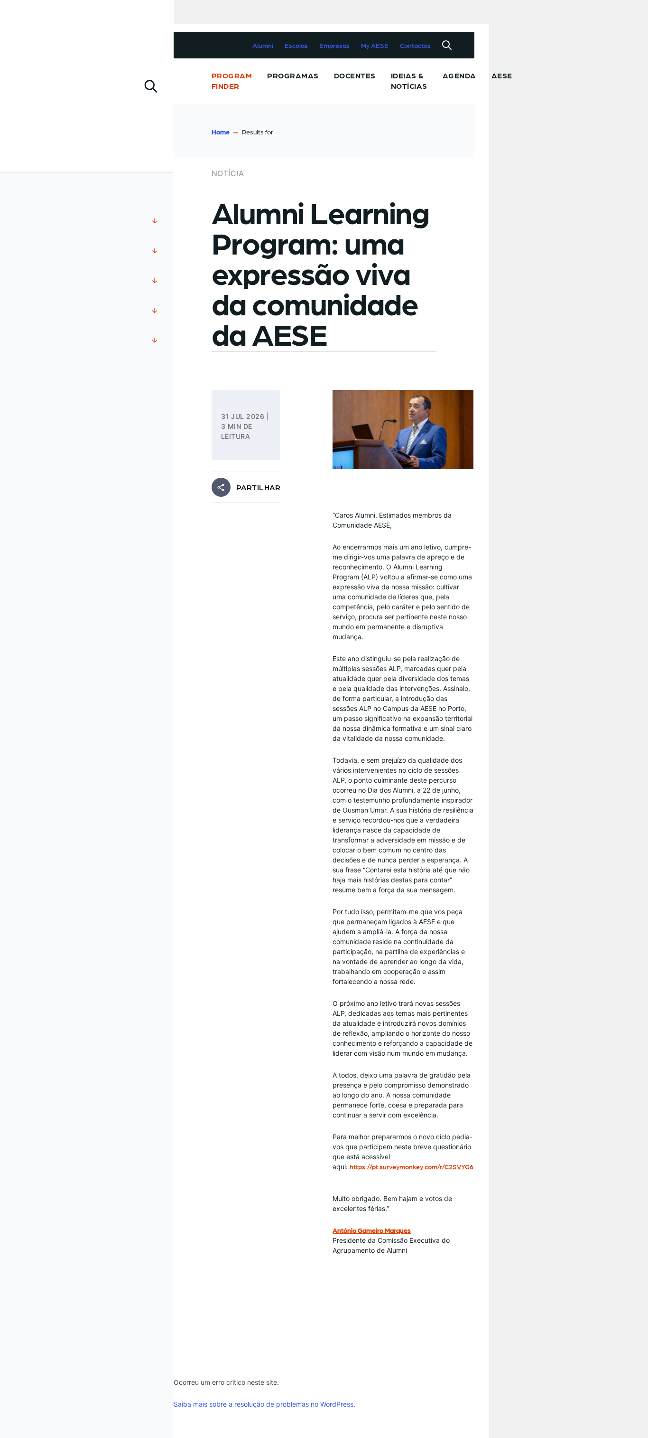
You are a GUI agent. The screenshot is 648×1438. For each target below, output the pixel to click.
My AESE (375, 45)
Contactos (415, 45)
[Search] (447, 45)
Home (221, 131)
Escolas (296, 45)
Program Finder (232, 80)
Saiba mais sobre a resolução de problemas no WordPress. (264, 1404)
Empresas (334, 45)
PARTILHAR (258, 487)
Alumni (262, 45)
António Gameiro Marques (372, 1230)
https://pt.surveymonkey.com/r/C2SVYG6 (411, 1166)
